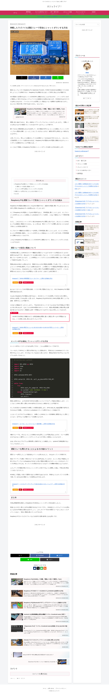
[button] (49, 559)
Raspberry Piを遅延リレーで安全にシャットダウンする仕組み (31, 184)
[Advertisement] (24, 164)
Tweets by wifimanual (81, 151)
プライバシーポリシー (61, 688)
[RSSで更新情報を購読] (44, 568)
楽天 (20, 282)
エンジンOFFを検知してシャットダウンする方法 (30, 189)
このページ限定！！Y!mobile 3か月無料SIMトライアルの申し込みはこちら (54, 16)
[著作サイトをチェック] (34, 568)
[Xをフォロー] (38, 568)
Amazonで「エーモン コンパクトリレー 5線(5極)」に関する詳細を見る (33, 424)
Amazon (15, 282)
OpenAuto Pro (14, 24)
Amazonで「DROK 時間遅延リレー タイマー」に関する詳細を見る (32, 278)
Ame (87, 72)
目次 (37, 180)
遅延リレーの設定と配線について (25, 186)
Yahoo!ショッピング (28, 282)
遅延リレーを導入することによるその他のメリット (28, 191)
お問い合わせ (51, 688)
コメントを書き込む (39, 674)
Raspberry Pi (22, 24)
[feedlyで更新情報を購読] (41, 568)
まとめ (17, 193)
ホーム (44, 688)
